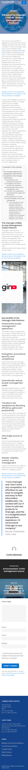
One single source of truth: (14, 196)
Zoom (4, 53)
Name (4, 627)
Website (4, 643)
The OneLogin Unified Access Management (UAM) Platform (13, 173)
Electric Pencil (5, 768)
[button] (24, 2)
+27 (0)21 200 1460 (11, 730)
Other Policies (7, 752)
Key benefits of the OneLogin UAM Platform (13, 177)
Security (14, 11)
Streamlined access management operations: (14, 180)
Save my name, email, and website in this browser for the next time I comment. (12, 655)
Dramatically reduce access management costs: (15, 188)
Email (4, 635)
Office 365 (21, 51)
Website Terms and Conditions (12, 743)
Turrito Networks (10, 27)
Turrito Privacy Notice (9, 746)
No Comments (14, 29)
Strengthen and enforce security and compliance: (14, 184)
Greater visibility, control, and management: (15, 199)
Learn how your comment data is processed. (13, 674)
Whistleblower (7, 755)
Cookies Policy (7, 749)
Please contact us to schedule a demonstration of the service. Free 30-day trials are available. (13, 94)
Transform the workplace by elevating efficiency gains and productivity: (16, 192)
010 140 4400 (9, 711)
